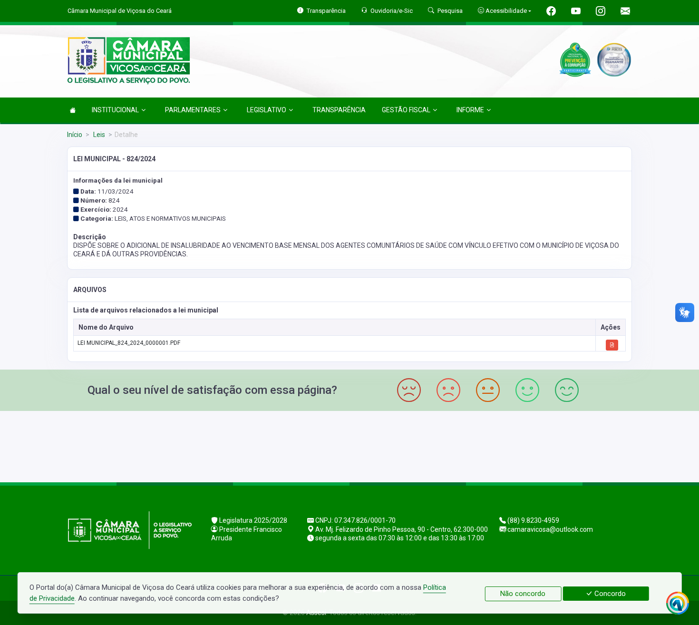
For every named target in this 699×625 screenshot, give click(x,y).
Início (74, 134)
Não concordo (522, 593)
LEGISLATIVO (266, 110)
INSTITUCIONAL (115, 110)
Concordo (609, 593)
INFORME (470, 110)
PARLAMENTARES (193, 110)
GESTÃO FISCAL (406, 110)
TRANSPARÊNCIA (339, 110)
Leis (98, 134)
